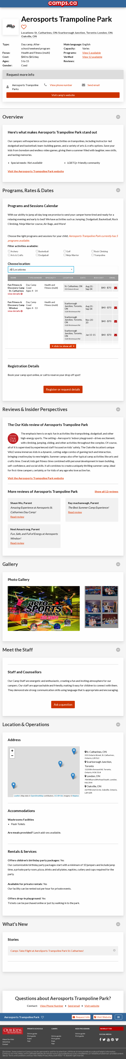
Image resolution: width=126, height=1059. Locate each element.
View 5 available (91, 52)
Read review (17, 516)
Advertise (6, 1042)
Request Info (82, 1017)
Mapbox (76, 795)
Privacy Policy (48, 1055)
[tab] (63, 117)
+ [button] (12, 751)
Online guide (32, 1034)
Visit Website (103, 1017)
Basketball (44, 251)
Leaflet (17, 795)
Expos (29, 1038)
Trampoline (99, 255)
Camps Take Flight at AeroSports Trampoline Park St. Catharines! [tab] (47, 950)
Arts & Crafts (17, 255)
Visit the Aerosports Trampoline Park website (36, 171)
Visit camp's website (63, 95)
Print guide (31, 1036)
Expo (53, 1041)
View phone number (61, 85)
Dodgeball (44, 255)
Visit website (91, 1005)
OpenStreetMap (37, 795)
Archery (14, 251)
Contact (5, 1044)
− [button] (12, 756)
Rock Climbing (101, 251)
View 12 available (92, 56)
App (28, 1041)
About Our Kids (8, 1039)
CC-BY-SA (58, 795)
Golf (68, 251)
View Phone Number (51, 1005)
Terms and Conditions (17, 1055)
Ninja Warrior (72, 255)
